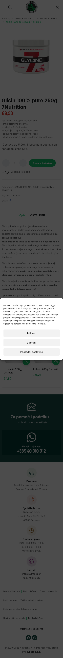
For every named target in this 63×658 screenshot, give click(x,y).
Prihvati (31, 333)
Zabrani (31, 342)
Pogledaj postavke (31, 352)
